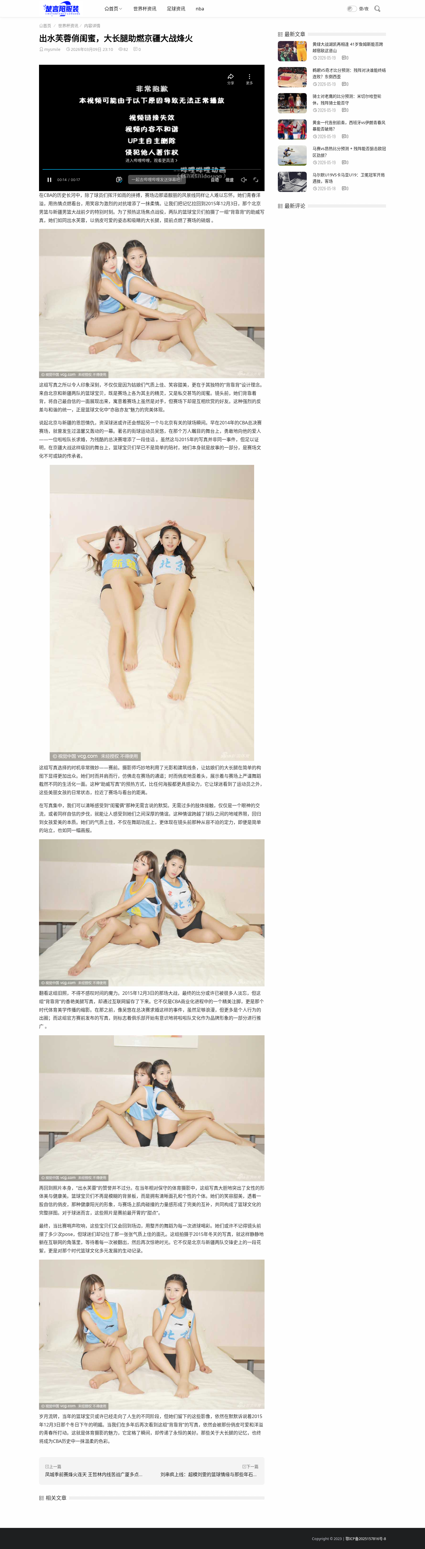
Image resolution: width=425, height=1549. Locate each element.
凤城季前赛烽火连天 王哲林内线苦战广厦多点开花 (96, 1474)
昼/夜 (364, 8)
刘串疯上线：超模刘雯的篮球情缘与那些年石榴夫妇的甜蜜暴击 (225, 1474)
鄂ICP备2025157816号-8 (365, 1538)
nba (200, 8)
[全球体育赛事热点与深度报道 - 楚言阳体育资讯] (61, 14)
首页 (113, 8)
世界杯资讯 (144, 8)
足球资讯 (176, 8)
